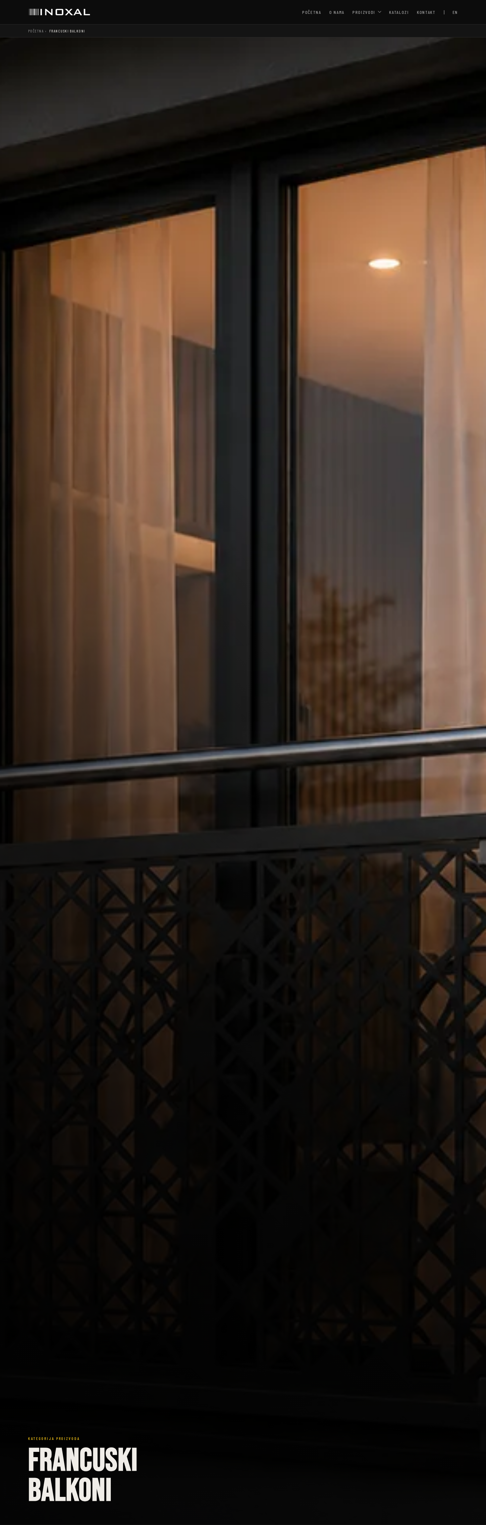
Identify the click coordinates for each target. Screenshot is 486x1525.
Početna (311, 12)
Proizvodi (363, 12)
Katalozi (399, 12)
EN (455, 12)
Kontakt (426, 12)
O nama (336, 12)
